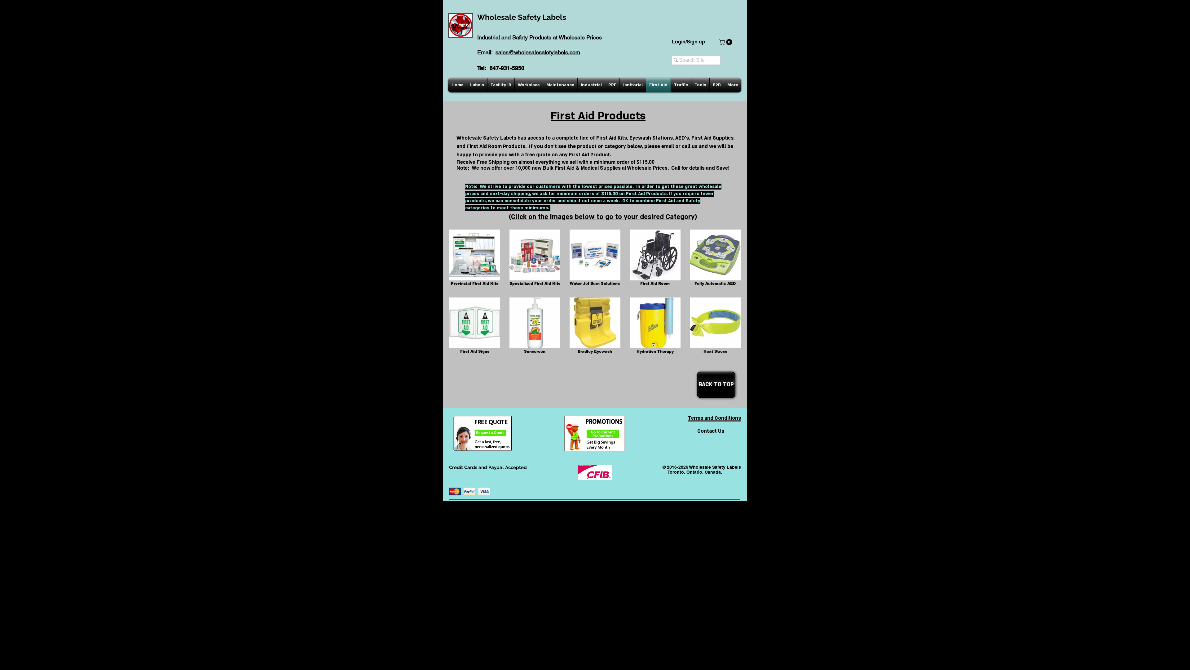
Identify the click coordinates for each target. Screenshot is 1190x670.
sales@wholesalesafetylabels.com (538, 52)
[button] (726, 42)
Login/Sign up (688, 42)
